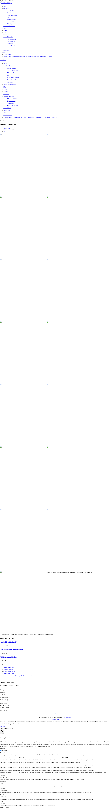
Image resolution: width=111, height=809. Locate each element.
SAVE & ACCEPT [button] (4, 808)
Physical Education (12, 98)
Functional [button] (2, 775)
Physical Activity (11, 101)
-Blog (5, 131)
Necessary (4, 750)
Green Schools (7, 108)
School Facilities (11, 68)
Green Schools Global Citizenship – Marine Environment (17, 675)
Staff (8, 75)
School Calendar (7, 115)
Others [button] (1, 801)
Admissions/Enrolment (9, 84)
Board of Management (13, 77)
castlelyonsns (6, 128)
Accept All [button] (10, 728)
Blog (4, 87)
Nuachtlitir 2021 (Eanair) (8, 642)
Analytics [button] (2, 788)
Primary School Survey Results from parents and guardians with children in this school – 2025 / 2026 (30, 117)
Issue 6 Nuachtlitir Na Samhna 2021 (12, 649)
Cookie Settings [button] (4, 728)
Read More (2, 726)
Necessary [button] (2, 748)
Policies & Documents (13, 73)
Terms (53, 719)
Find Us (5, 91)
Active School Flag (8, 96)
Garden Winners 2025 (8, 667)
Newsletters (6, 110)
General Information (12, 70)
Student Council (11, 80)
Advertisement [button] (3, 794)
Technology (10, 82)
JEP (4, 112)
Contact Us (6, 94)
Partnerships (10, 103)
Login (57, 719)
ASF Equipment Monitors (8, 657)
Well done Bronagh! (8, 669)
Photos (5, 89)
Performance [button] (3, 781)
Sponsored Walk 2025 (8, 673)
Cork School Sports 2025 (9, 671)
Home (5, 63)
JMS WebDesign (68, 717)
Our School (6, 65)
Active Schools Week (12, 105)
